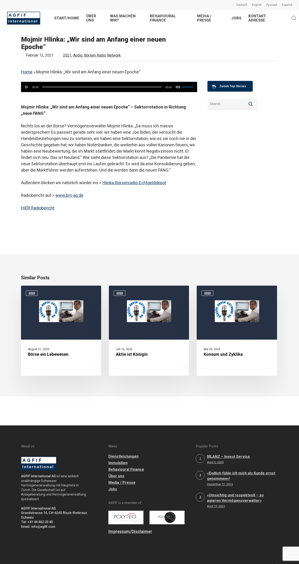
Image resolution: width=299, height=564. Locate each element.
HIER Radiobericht (37, 207)
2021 (67, 55)
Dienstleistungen (123, 456)
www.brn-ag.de (69, 195)
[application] (109, 87)
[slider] (188, 85)
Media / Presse (121, 482)
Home (26, 71)
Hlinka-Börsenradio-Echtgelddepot (134, 182)
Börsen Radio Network (102, 55)
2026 (31, 293)
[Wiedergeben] (27, 87)
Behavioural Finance (126, 469)
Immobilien (118, 463)
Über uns (116, 476)
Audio (77, 55)
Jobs (112, 489)
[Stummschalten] (178, 87)
